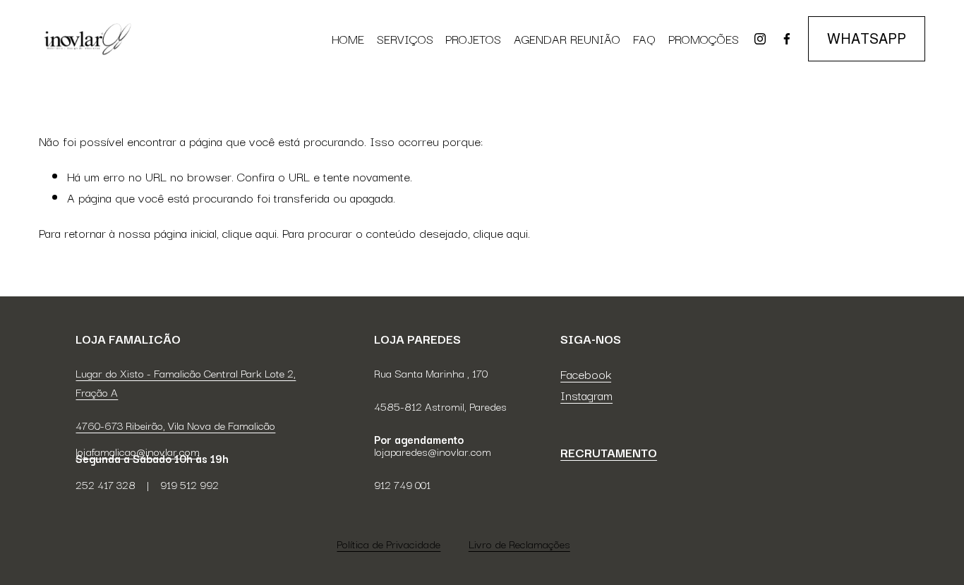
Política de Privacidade (388, 543)
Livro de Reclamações (519, 543)
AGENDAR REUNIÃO (567, 38)
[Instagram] (760, 39)
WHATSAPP (866, 39)
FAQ (644, 38)
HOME (348, 38)
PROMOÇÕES (703, 38)
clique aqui (249, 232)
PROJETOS (473, 38)
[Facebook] (787, 39)
